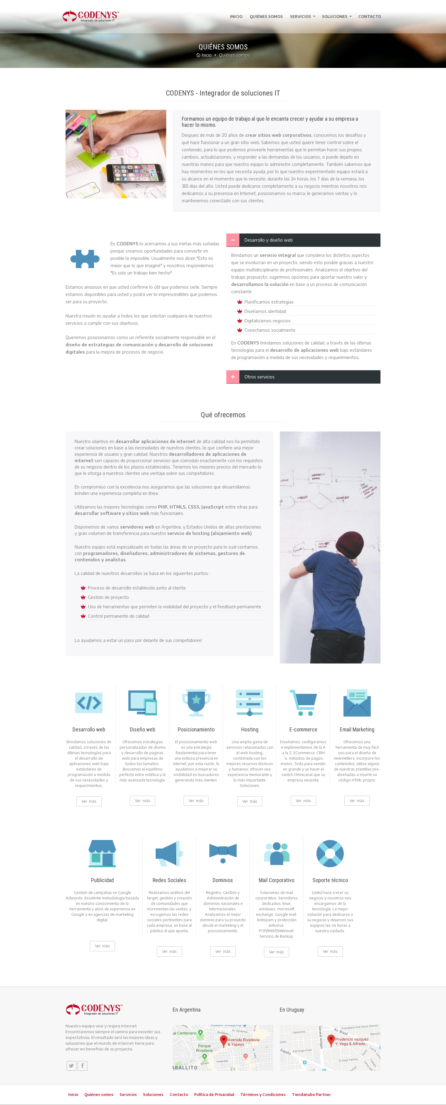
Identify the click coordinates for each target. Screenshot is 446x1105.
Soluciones (334, 16)
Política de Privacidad (214, 1094)
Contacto (369, 16)
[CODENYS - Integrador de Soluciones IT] (91, 16)
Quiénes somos (266, 16)
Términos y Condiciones (263, 1094)
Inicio (236, 16)
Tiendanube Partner (311, 1094)
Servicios (300, 16)
